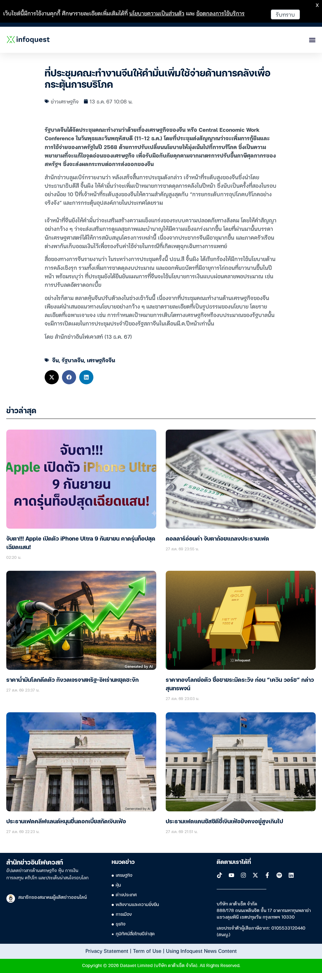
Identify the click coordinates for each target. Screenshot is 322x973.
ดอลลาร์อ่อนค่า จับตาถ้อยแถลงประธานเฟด (217, 539)
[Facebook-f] (267, 875)
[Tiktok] (219, 875)
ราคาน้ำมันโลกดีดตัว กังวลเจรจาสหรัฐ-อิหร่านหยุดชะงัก (72, 680)
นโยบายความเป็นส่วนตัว (156, 13)
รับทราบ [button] (285, 14)
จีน (55, 359)
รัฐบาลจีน (73, 359)
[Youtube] (231, 875)
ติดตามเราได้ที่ (234, 862)
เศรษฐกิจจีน (101, 359)
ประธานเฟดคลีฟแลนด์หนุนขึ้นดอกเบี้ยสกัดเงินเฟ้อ (66, 821)
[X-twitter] (255, 875)
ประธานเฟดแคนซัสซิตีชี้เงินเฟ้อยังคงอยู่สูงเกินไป (224, 821)
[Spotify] (279, 875)
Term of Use (147, 951)
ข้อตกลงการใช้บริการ (220, 13)
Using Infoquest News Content (201, 951)
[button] (52, 377)
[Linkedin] (291, 875)
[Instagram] (243, 875)
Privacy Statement (107, 951)
